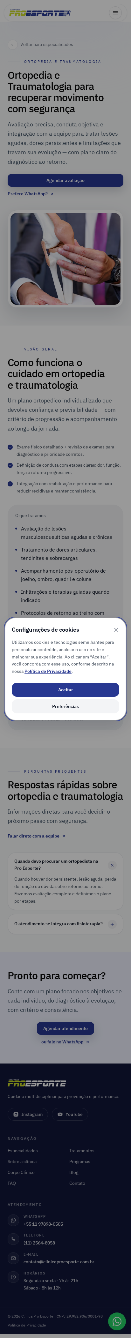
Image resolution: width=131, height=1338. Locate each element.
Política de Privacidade (48, 671)
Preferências (65, 706)
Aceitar (65, 690)
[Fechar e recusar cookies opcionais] (116, 630)
